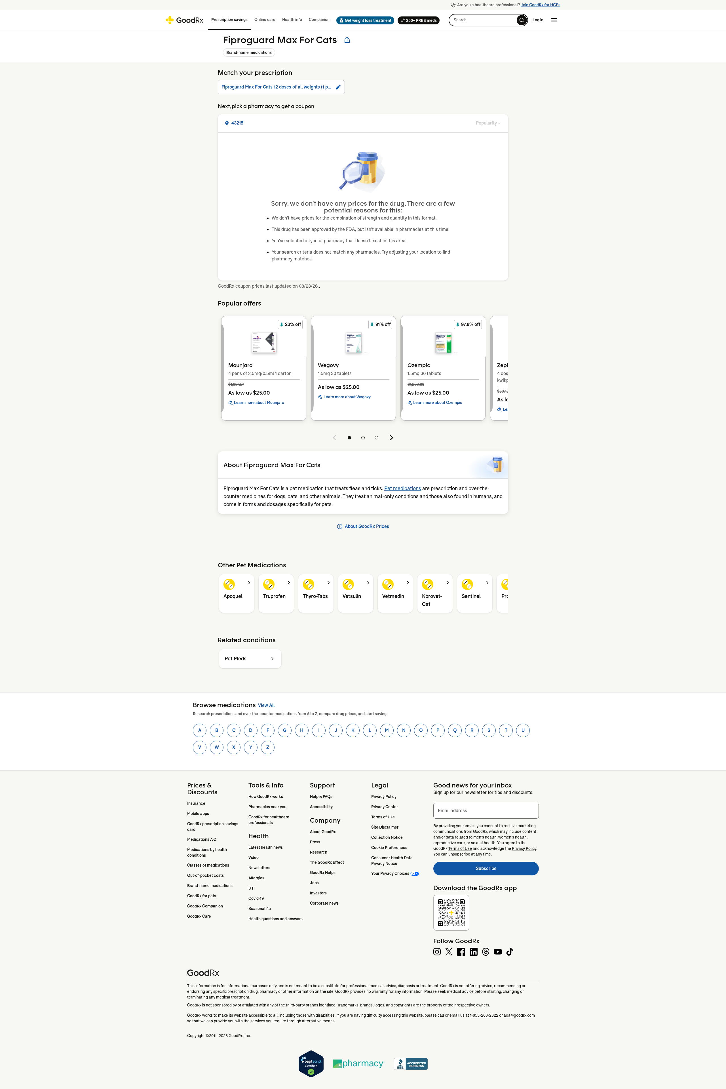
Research (318, 852)
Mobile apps (198, 813)
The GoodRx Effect (327, 862)
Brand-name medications (249, 52)
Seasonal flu (259, 908)
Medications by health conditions (207, 852)
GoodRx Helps (322, 872)
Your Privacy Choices (390, 873)
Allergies (256, 878)
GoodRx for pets (201, 895)
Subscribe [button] (507, 870)
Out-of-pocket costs (205, 875)
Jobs (314, 882)
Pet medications (402, 488)
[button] (363, 20)
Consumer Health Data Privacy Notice (392, 860)
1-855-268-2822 (484, 1015)
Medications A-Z (201, 839)
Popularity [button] (486, 123)
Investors (318, 893)
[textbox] (486, 811)
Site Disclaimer (384, 827)
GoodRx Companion (205, 906)
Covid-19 (256, 898)
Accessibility (321, 806)
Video (253, 857)
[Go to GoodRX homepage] (184, 20)
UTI (251, 888)
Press (315, 841)
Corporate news (324, 903)
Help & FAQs (321, 796)
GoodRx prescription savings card (213, 826)
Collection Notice (387, 837)
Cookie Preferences (389, 847)
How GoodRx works (265, 796)
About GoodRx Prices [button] (367, 526)
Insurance (196, 803)
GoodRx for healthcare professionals (269, 819)
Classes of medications (208, 865)
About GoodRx (323, 831)
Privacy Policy (383, 796)
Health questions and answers (275, 918)
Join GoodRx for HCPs (540, 4)
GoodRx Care (199, 916)
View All (266, 705)
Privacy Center (384, 806)
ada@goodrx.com (519, 1015)
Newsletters (259, 867)
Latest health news (265, 847)
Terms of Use (383, 817)
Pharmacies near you (267, 806)
